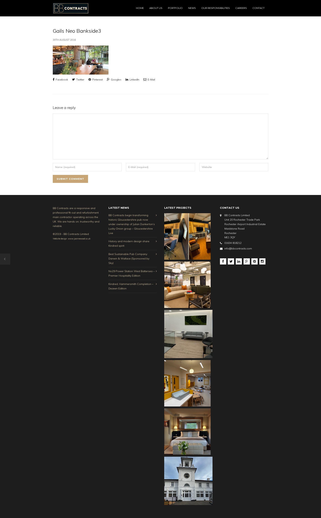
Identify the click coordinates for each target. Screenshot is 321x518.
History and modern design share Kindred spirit (128, 243)
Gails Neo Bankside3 (77, 31)
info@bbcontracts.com (238, 248)
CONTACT (258, 8)
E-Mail (151, 79)
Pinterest (97, 79)
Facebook (61, 79)
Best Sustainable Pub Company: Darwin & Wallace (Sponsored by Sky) (128, 258)
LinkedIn (134, 79)
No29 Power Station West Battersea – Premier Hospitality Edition (131, 273)
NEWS (192, 8)
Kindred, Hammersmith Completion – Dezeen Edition (130, 286)
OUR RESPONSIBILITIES (215, 8)
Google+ (115, 79)
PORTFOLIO (175, 8)
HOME (140, 8)
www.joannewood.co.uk (79, 238)
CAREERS (241, 8)
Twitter (79, 79)
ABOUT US (155, 8)
